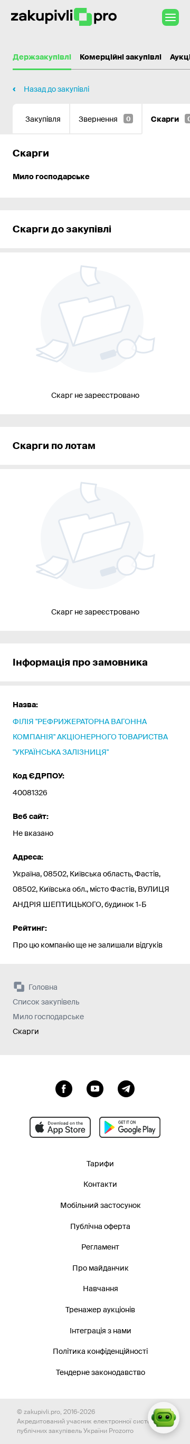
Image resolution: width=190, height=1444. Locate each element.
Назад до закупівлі (56, 89)
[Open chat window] (163, 1417)
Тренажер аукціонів (100, 1309)
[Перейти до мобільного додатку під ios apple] (60, 1127)
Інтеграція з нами (100, 1330)
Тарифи (100, 1163)
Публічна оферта (100, 1226)
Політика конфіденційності (100, 1351)
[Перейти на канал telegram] (126, 1088)
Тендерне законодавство (100, 1372)
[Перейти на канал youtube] (95, 1088)
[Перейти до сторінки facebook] (63, 1088)
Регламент (100, 1247)
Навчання (100, 1288)
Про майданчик (100, 1268)
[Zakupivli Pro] (64, 17)
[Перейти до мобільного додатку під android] (129, 1127)
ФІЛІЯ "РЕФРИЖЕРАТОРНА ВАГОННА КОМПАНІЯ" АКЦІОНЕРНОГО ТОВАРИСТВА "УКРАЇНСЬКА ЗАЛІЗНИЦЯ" (90, 737)
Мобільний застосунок (100, 1205)
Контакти (100, 1184)
